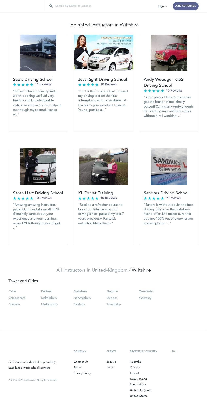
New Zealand (138, 379)
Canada (135, 367)
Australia (135, 361)
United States (138, 396)
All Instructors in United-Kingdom (92, 270)
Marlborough (49, 304)
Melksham (80, 291)
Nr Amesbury (82, 297)
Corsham (14, 304)
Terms (77, 367)
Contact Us (81, 361)
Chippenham (16, 297)
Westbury (145, 297)
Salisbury (79, 304)
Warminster (146, 291)
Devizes (46, 291)
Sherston (112, 291)
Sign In (162, 6)
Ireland (134, 373)
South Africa (138, 384)
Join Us (111, 361)
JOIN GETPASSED (185, 6)
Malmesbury (49, 297)
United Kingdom (140, 390)
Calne (12, 291)
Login (110, 367)
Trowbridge (114, 304)
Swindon (112, 297)
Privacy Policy (82, 373)
